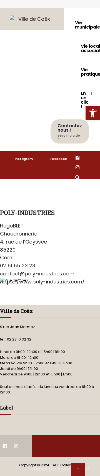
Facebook (58, 159)
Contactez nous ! (70, 131)
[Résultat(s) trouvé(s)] (77, 177)
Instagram (24, 159)
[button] (93, 113)
